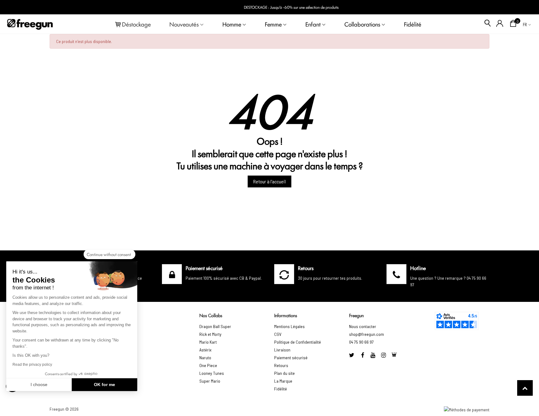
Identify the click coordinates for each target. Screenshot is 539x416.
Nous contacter (362, 326)
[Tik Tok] (394, 355)
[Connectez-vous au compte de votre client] (500, 24)
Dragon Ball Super (215, 326)
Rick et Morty (210, 334)
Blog (524, 7)
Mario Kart (208, 342)
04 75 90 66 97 (361, 342)
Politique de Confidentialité (297, 342)
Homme (231, 24)
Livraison (282, 349)
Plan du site (284, 373)
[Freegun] (30, 24)
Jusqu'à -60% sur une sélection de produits (278, 7)
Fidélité (412, 24)
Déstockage (136, 24)
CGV (277, 334)
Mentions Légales (289, 326)
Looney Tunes (211, 373)
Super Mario (209, 381)
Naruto (205, 357)
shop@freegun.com (366, 334)
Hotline (418, 268)
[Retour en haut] (525, 388)
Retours (281, 365)
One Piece (208, 365)
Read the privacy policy (32, 364)
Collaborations (362, 24)
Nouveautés (184, 24)
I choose (39, 384)
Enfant (313, 24)
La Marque (283, 381)
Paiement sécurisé (291, 357)
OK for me (104, 384)
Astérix (205, 349)
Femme (273, 24)
